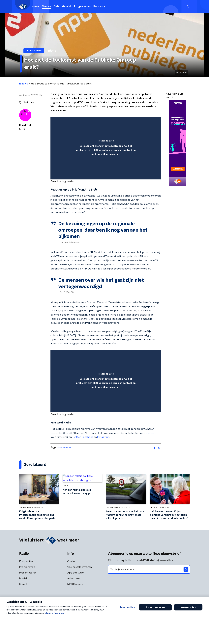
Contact (72, 561)
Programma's (82, 6)
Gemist (66, 6)
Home (35, 6)
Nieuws (46, 6)
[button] (187, 6)
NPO (59, 448)
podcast (151, 433)
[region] (105, 148)
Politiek (67, 448)
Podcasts (99, 6)
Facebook (87, 437)
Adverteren (74, 578)
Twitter (76, 437)
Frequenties (26, 561)
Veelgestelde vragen (79, 567)
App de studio (75, 573)
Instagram (103, 437)
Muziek (23, 578)
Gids (56, 6)
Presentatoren (27, 573)
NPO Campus (75, 584)
